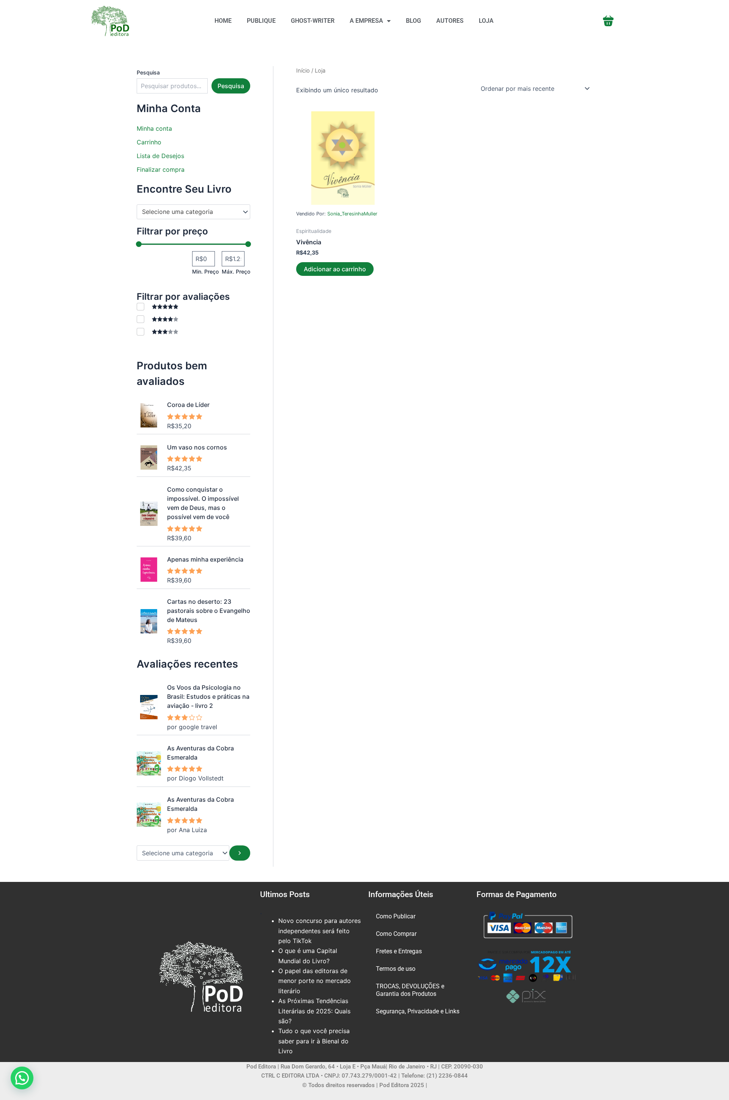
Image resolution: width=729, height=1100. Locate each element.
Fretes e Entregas (399, 951)
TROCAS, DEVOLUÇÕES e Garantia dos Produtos (410, 990)
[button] (22, 1078)
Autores (450, 20)
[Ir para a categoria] (239, 853)
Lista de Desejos (160, 156)
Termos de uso (395, 968)
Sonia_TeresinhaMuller (352, 214)
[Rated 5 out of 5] (157, 306)
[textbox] (190, 212)
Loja (486, 20)
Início (303, 70)
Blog (413, 20)
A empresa (366, 20)
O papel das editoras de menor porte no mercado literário (314, 981)
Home (223, 20)
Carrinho (149, 142)
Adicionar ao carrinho (335, 269)
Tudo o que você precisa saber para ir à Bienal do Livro (314, 1041)
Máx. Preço (236, 271)
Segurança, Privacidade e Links (417, 1011)
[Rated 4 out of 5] (157, 319)
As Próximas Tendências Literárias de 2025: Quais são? (314, 1011)
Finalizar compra (161, 169)
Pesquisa (148, 72)
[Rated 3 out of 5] (157, 332)
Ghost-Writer (313, 20)
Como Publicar (395, 916)
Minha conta (154, 128)
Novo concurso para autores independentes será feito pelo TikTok (319, 931)
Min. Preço (205, 271)
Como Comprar (396, 933)
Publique (261, 20)
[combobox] (193, 212)
